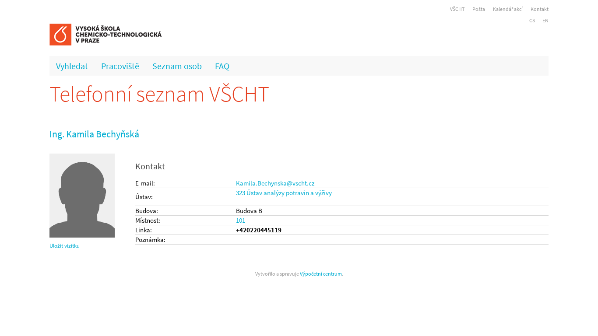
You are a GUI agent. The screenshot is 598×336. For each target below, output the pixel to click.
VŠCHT (457, 9)
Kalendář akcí (508, 9)
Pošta (478, 9)
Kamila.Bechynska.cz (275, 183)
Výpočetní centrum (321, 273)
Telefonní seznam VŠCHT (159, 94)
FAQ (222, 65)
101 (240, 220)
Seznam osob (177, 65)
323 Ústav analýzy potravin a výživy (284, 193)
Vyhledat (72, 65)
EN (545, 20)
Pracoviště (120, 65)
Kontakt (540, 9)
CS (532, 20)
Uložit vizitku (64, 245)
